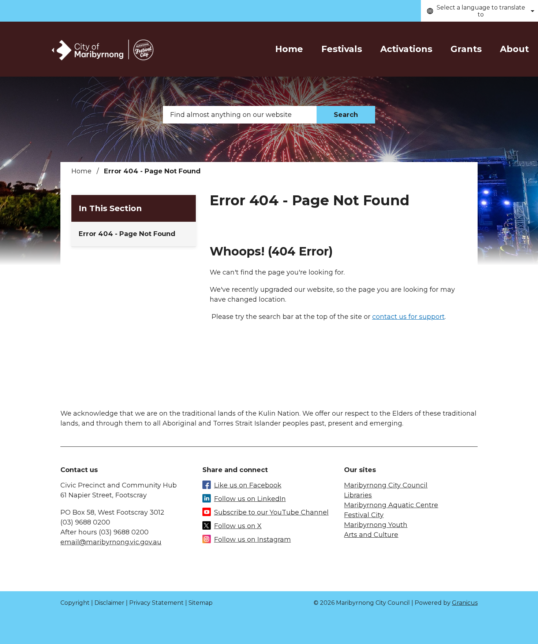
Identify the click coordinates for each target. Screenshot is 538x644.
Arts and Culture (371, 535)
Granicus (465, 602)
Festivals (341, 49)
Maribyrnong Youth (375, 525)
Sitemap (200, 602)
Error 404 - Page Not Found (127, 234)
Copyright (75, 602)
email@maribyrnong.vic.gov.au (110, 542)
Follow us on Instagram (252, 540)
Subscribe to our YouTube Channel (271, 512)
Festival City (364, 515)
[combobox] (479, 11)
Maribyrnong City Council (385, 485)
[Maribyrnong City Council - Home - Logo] (102, 51)
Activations (406, 49)
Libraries (358, 495)
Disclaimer (109, 602)
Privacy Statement (156, 602)
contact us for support (408, 317)
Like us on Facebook (247, 485)
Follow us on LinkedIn (250, 499)
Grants (466, 49)
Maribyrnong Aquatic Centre (391, 505)
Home (81, 171)
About (514, 49)
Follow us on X (238, 526)
